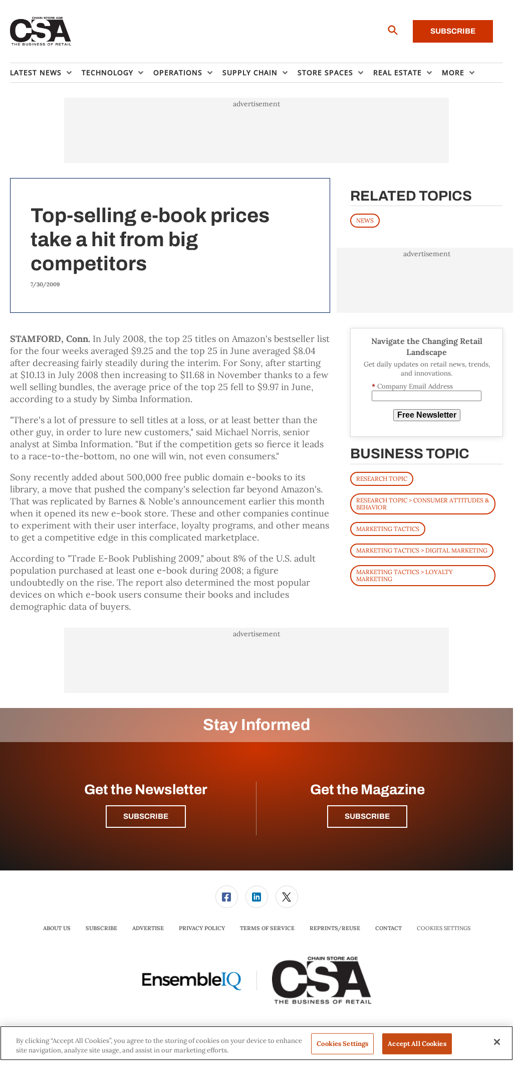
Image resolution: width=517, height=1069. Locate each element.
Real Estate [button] (397, 72)
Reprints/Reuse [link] (335, 928)
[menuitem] (46, 72)
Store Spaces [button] (325, 72)
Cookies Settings (443, 928)
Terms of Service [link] (267, 928)
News (365, 220)
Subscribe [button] (145, 816)
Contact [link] (388, 928)
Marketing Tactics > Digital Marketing (421, 550)
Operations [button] (177, 72)
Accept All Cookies (417, 1043)
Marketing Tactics (387, 528)
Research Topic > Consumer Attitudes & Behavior (422, 503)
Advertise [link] (148, 928)
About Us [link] (57, 928)
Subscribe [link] (101, 928)
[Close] (497, 1042)
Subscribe (452, 31)
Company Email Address (412, 386)
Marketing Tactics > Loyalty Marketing (404, 575)
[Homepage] (41, 32)
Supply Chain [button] (250, 72)
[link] (226, 896)
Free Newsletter (426, 415)
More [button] (453, 72)
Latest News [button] (36, 72)
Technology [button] (107, 72)
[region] (256, 1043)
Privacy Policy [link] (202, 928)
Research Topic (381, 478)
